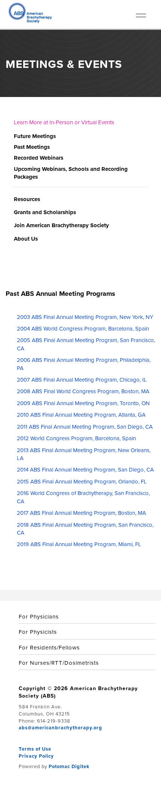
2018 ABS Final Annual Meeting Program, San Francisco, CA (85, 529)
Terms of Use (35, 748)
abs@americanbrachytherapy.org (60, 727)
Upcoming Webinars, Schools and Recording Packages (71, 173)
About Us (26, 239)
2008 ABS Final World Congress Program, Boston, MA (83, 391)
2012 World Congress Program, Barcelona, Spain (76, 438)
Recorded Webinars (38, 158)
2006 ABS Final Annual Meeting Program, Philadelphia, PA (84, 364)
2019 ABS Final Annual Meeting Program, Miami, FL (79, 544)
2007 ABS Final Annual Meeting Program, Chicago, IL (82, 380)
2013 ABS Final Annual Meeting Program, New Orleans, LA (84, 454)
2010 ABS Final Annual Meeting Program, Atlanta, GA (81, 415)
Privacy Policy (36, 756)
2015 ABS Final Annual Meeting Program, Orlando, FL (82, 482)
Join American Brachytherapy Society (61, 225)
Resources (27, 199)
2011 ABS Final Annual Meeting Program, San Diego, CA (85, 427)
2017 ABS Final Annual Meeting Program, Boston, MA (81, 513)
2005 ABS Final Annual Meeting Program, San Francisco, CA (86, 344)
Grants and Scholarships (45, 212)
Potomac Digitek (69, 766)
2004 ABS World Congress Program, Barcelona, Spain (83, 329)
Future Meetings (35, 136)
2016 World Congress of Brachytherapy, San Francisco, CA (83, 497)
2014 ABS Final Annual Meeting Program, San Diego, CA (85, 470)
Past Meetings (32, 147)
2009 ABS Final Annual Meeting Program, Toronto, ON (83, 403)
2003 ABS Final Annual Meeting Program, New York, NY (85, 317)
